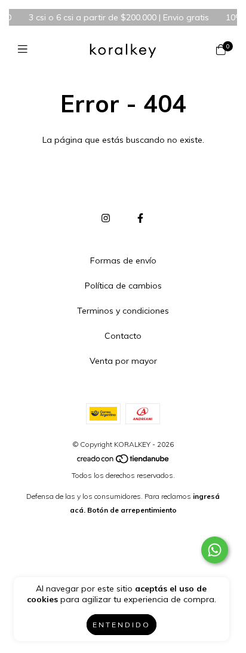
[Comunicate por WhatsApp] (214, 549)
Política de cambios (123, 285)
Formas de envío (123, 260)
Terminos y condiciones (123, 310)
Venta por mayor (123, 360)
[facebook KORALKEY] (140, 218)
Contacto (123, 335)
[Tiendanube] (123, 461)
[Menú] (25, 49)
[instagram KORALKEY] (106, 218)
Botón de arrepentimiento (132, 509)
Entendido (121, 624)
